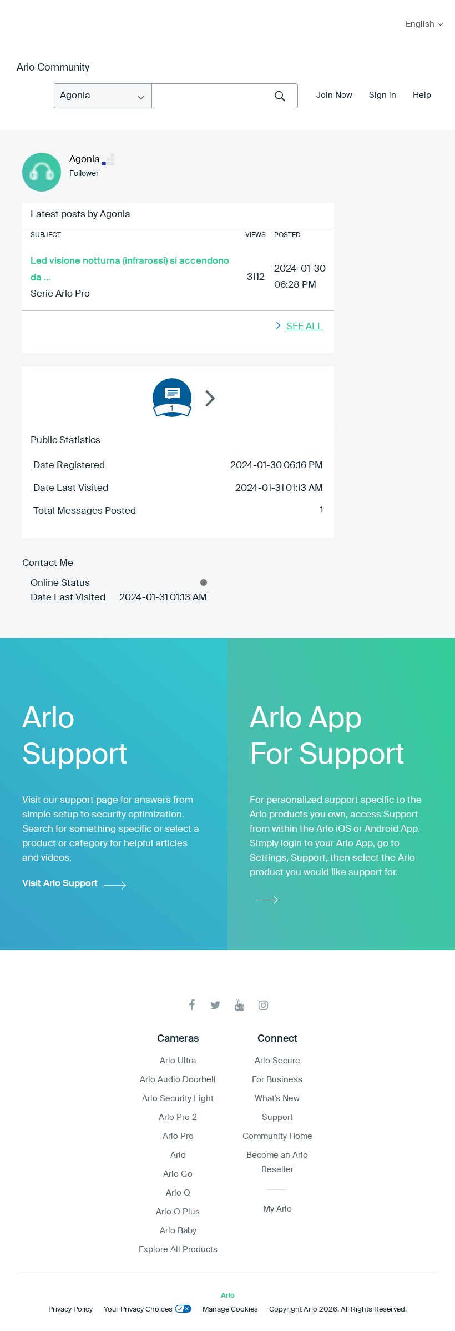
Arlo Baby (178, 1231)
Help (422, 95)
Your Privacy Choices (138, 1309)
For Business (277, 1080)
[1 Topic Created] (172, 398)
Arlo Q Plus (178, 1212)
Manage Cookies (230, 1309)
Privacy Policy (70, 1309)
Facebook (192, 1005)
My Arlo (16, 7)
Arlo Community (53, 68)
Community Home (277, 1136)
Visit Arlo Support (60, 883)
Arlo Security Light (178, 1098)
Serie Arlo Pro (60, 294)
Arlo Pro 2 (178, 1117)
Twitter (216, 1005)
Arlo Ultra (178, 1061)
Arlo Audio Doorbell (178, 1080)
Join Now (334, 95)
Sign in (382, 95)
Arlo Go (178, 1174)
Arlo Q (178, 1193)
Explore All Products (178, 1249)
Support (277, 1117)
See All (304, 327)
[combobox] (224, 95)
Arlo (178, 1155)
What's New (277, 1098)
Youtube (239, 1005)
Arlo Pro (178, 1136)
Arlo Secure (277, 1061)
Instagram (263, 1005)
